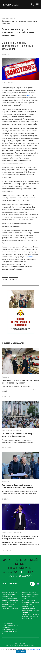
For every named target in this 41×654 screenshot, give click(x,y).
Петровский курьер (20, 568)
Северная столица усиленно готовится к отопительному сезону (20, 381)
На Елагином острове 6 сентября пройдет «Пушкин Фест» (17, 435)
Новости (5, 377)
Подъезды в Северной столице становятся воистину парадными (17, 486)
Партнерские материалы (12, 430)
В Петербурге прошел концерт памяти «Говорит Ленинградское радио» (20, 537)
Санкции (13, 280)
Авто (5, 280)
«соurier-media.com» (8, 596)
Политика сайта (35, 649)
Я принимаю (21, 651)
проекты (27, 572)
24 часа (29, 95)
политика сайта (20, 644)
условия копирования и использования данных (20, 646)
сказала (29, 257)
